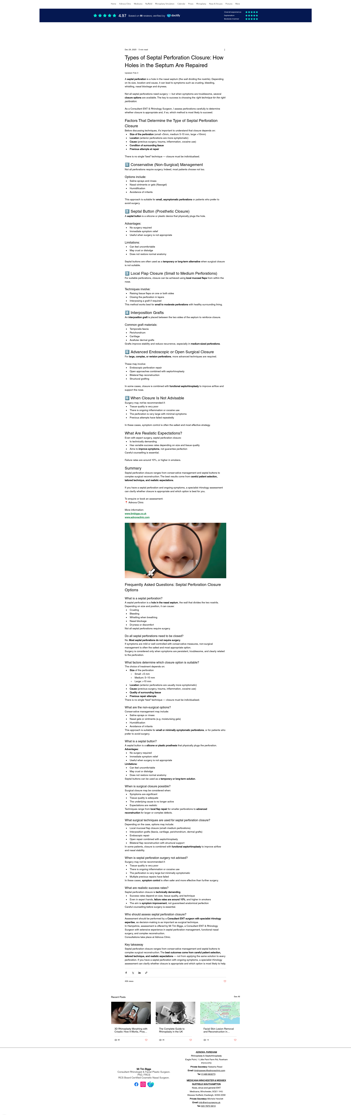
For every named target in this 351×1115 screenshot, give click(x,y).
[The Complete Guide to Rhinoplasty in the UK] (175, 1013)
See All (237, 996)
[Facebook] (136, 1084)
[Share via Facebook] (126, 972)
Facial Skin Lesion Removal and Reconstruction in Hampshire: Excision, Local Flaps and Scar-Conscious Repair (218, 1030)
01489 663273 (208, 1074)
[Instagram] (143, 1084)
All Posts (114, 31)
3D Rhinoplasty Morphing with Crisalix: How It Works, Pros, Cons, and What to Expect (130, 1030)
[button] (236, 31)
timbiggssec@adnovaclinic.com (209, 1070)
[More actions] (224, 49)
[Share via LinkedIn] (139, 972)
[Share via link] (146, 972)
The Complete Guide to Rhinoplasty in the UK (172, 1030)
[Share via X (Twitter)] (132, 972)
